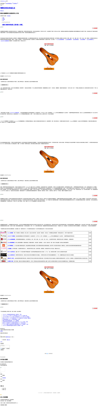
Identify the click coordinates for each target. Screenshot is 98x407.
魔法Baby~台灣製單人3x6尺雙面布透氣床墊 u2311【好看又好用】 (14, 323)
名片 (3, 20)
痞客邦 (7, 336)
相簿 (3, 17)
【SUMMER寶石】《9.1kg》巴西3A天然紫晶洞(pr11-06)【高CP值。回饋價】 (16, 316)
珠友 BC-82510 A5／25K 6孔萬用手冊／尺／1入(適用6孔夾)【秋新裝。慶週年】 (16, 318)
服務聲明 (58, 392)
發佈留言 (2, 349)
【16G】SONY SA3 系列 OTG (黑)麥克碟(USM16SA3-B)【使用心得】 (15, 315)
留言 (9, 336)
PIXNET (41, 392)
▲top (1, 341)
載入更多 (2, 343)
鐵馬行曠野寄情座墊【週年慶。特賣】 (12, 24)
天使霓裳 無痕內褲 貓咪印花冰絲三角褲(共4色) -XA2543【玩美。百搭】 (15, 321)
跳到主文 (2, 10)
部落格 (3, 19)
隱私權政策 (54, 392)
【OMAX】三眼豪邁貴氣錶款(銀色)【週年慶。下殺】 (12, 314)
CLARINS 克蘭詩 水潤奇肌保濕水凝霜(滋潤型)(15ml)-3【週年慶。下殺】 (15, 324)
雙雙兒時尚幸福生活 (7, 8)
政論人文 (8, 339)
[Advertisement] (49, 103)
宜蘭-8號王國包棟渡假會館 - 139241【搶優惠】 (10, 320)
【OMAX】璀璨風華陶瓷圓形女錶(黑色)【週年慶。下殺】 (12, 325)
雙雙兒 (1, 331)
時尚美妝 (8, 15)
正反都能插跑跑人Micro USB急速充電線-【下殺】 (11, 319)
